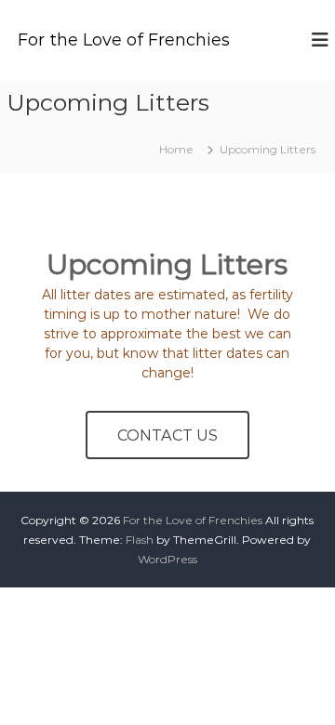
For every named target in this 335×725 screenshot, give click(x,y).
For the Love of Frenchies (124, 40)
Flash (140, 540)
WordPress (167, 559)
